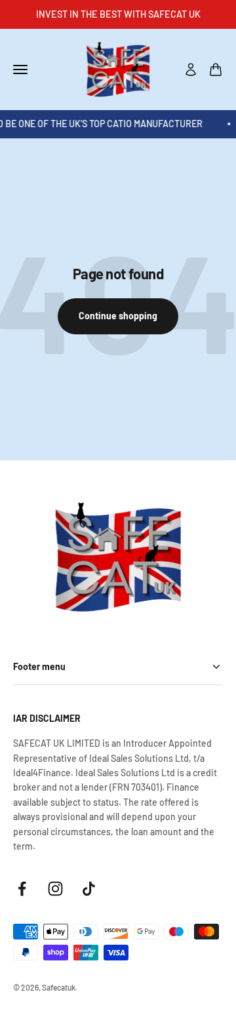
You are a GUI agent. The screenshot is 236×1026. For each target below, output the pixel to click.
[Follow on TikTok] (89, 889)
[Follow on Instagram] (55, 889)
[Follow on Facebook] (22, 889)
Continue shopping (118, 315)
